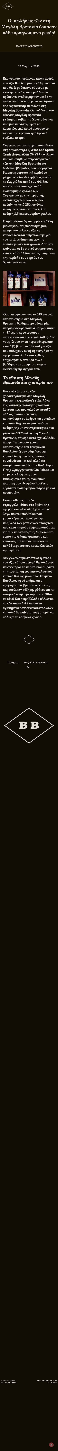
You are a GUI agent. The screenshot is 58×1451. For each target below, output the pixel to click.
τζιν (28, 667)
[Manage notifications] (51, 1444)
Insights (13, 662)
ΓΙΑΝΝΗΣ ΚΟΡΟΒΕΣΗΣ (29, 46)
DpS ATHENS (52, 1381)
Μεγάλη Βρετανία (36, 662)
